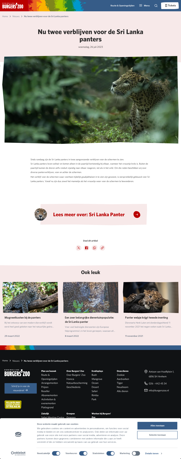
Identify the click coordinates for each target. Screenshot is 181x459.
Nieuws (16, 360)
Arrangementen (49, 383)
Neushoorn (122, 387)
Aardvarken (123, 379)
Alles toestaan (157, 425)
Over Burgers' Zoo (75, 374)
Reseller (45, 391)
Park (94, 399)
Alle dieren (122, 391)
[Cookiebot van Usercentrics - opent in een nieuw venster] (18, 453)
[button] (144, 5)
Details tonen (151, 453)
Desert (95, 387)
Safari (95, 391)
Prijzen (44, 387)
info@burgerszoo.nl (158, 390)
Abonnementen (49, 395)
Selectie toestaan (157, 435)
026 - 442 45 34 (157, 383)
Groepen (71, 417)
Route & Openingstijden (122, 5)
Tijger (120, 383)
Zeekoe (121, 374)
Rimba (95, 395)
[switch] (83, 453)
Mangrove (97, 379)
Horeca (70, 379)
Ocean (95, 383)
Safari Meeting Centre (52, 417)
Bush (94, 374)
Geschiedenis (73, 387)
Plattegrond (47, 407)
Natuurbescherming (76, 383)
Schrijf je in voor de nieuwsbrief (20, 388)
